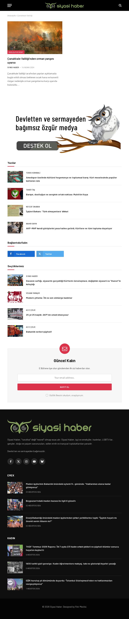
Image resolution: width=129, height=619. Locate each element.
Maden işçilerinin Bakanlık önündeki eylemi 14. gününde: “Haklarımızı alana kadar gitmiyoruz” (68, 485)
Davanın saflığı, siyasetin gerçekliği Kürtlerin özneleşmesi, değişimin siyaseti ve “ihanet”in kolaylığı (73, 282)
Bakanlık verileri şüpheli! (39, 331)
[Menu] (9, 5)
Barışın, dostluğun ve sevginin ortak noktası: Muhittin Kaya (57, 194)
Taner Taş (30, 190)
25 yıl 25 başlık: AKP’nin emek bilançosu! (47, 314)
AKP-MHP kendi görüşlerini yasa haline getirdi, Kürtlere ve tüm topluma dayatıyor (69, 228)
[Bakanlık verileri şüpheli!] (15, 331)
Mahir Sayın (31, 224)
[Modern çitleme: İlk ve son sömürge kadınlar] (15, 297)
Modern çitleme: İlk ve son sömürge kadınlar (49, 297)
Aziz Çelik (30, 310)
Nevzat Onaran (33, 207)
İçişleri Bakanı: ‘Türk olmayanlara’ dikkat (47, 211)
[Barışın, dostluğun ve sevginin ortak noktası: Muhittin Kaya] (15, 194)
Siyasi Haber (13, 67)
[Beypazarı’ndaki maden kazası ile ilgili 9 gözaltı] (15, 504)
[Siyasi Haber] (64, 5)
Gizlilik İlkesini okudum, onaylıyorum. (66, 395)
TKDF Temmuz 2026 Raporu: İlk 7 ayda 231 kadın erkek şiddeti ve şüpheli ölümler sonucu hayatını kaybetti (72, 548)
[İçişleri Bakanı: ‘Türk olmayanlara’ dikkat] (15, 210)
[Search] (120, 5)
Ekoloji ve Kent (16, 52)
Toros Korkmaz (33, 173)
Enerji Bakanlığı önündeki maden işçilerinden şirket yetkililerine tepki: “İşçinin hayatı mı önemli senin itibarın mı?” (71, 519)
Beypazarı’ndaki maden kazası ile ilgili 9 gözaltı (51, 500)
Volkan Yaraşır (33, 293)
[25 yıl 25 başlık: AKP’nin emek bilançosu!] (15, 314)
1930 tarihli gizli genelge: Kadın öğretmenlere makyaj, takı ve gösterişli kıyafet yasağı (71, 563)
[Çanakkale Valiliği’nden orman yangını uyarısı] (34, 37)
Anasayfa (11, 15)
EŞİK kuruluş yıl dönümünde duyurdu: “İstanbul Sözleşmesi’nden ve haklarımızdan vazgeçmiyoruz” (69, 582)
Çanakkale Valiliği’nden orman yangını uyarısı (30, 60)
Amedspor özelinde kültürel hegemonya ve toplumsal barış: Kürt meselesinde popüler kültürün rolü (71, 179)
